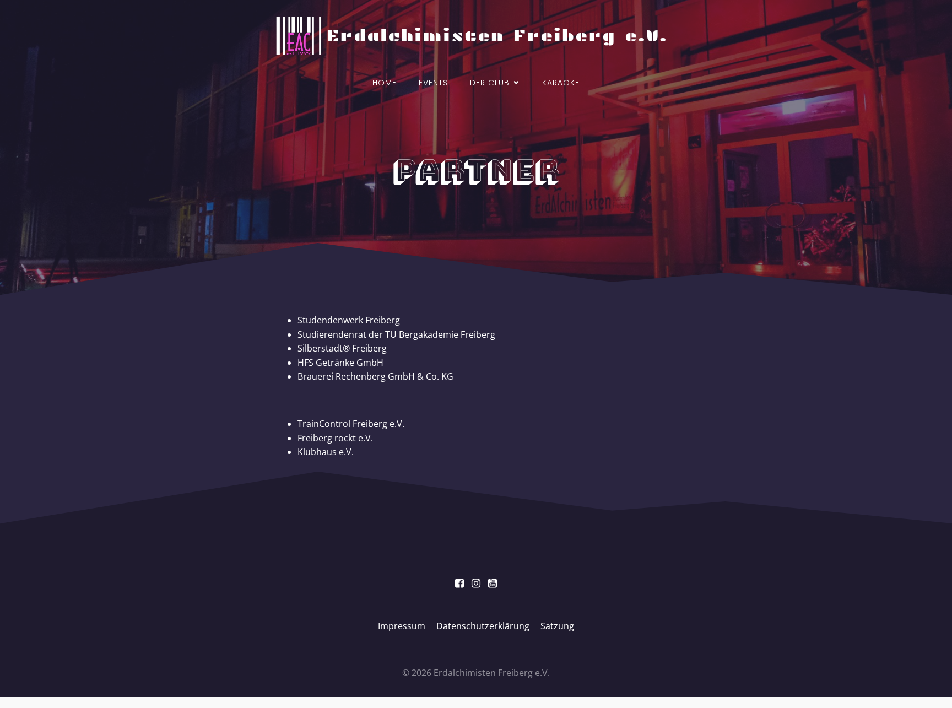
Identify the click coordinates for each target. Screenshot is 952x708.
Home (384, 82)
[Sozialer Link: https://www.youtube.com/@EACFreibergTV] (492, 583)
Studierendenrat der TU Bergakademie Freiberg (396, 334)
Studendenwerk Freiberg (349, 320)
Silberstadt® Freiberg (342, 348)
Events (433, 82)
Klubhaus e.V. (326, 452)
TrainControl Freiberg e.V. (352, 424)
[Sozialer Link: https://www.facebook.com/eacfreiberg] (459, 583)
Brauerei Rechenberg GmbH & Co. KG (375, 376)
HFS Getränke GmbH (340, 362)
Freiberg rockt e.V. (335, 438)
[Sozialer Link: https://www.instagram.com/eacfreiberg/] (476, 583)
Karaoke (561, 82)
